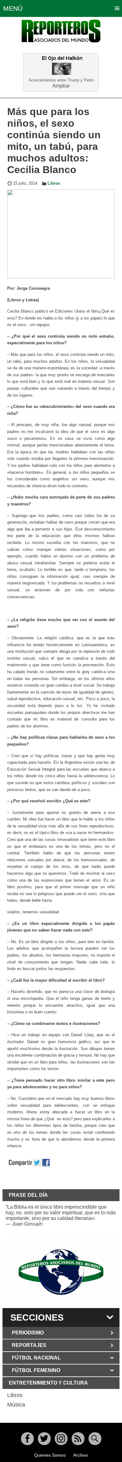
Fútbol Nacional (36, 1357)
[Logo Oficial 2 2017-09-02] (61, 1272)
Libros (54, 183)
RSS (78, 1438)
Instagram (61, 1438)
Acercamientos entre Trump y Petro (61, 80)
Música (16, 1404)
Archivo (80, 1455)
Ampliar (61, 85)
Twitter (44, 1438)
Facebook (27, 1438)
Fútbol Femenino (36, 1370)
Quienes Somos (50, 1455)
